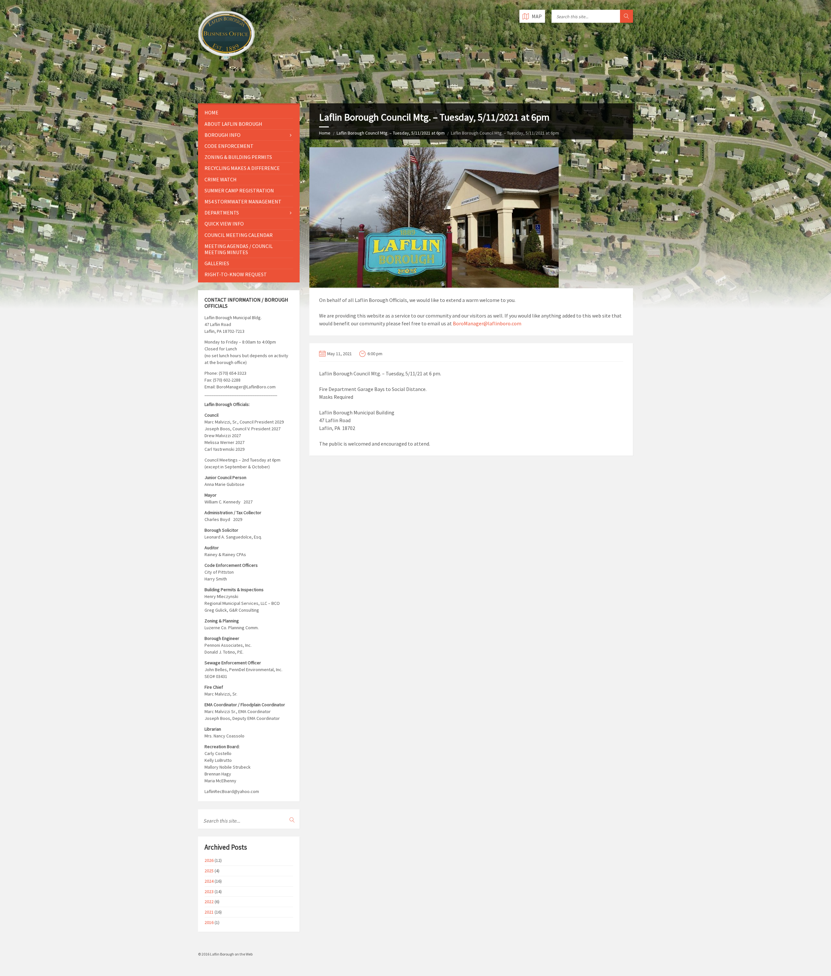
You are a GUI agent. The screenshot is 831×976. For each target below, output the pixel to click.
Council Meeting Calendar (239, 235)
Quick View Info (224, 223)
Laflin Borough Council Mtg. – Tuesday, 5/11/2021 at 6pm (391, 133)
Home (324, 133)
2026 (209, 860)
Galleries (217, 263)
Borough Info (223, 135)
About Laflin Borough (233, 124)
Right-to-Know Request (236, 274)
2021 (209, 912)
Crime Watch (221, 179)
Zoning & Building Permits (238, 157)
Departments (222, 212)
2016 (209, 922)
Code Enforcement (229, 146)
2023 (209, 891)
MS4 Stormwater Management (243, 201)
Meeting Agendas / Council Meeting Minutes (239, 249)
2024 (209, 881)
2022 (209, 901)
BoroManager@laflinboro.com (487, 323)
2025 (209, 871)
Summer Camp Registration (239, 190)
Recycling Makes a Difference (242, 168)
